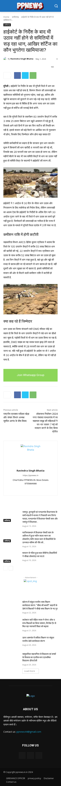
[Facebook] (17, 75)
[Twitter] (25, 75)
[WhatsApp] (33, 75)
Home (6, 16)
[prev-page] (5, 568)
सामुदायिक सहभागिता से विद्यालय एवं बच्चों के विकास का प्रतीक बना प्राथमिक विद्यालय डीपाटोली (39, 657)
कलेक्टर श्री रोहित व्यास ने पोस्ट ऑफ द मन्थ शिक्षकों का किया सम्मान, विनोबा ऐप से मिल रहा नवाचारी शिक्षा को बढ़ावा (39, 623)
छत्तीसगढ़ (15, 16)
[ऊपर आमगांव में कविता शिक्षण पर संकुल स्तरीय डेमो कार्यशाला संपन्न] (11, 641)
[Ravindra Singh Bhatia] (5, 58)
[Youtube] (36, 489)
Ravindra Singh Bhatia (22, 58)
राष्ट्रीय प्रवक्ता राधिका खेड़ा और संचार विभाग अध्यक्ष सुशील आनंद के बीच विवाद (16, 417)
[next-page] (11, 568)
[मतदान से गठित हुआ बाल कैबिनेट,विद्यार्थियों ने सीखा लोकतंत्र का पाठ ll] (11, 557)
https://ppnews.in (30, 475)
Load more (29, 671)
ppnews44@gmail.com (28, 731)
